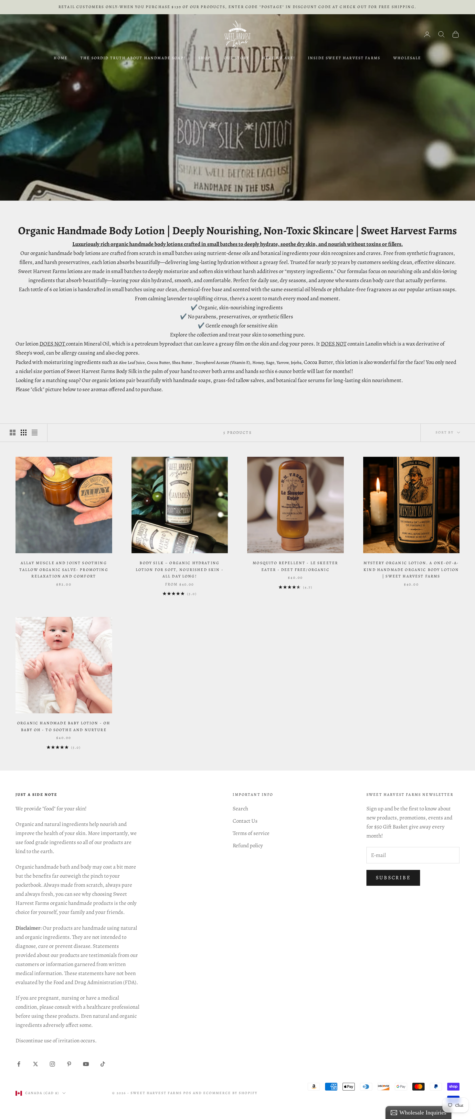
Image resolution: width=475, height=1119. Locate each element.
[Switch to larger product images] (13, 432)
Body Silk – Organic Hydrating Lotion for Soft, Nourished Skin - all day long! (180, 569)
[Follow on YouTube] (86, 1064)
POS (187, 1093)
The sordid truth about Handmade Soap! (132, 57)
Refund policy (248, 845)
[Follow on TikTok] (103, 1064)
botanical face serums (300, 380)
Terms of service (251, 833)
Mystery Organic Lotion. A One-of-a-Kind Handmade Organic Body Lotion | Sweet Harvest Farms (411, 569)
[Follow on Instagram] (52, 1064)
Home (61, 57)
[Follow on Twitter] (35, 1064)
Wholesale (407, 57)
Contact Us (245, 821)
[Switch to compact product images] (34, 432)
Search (240, 808)
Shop (204, 57)
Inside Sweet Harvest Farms (344, 57)
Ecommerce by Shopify (230, 1093)
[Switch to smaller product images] (23, 432)
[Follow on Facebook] (19, 1064)
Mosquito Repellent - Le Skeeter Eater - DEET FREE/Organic (295, 566)
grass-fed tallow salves (238, 380)
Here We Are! (278, 57)
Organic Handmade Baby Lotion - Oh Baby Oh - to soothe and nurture (63, 726)
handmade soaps (192, 380)
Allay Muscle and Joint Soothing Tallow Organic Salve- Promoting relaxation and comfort (63, 569)
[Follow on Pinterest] (69, 1064)
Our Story (236, 57)
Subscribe (393, 877)
